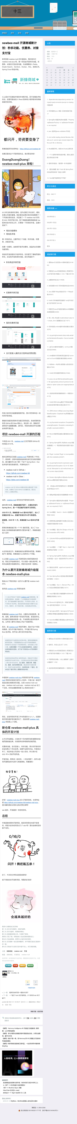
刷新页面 (33, 1011)
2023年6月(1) (51, 217)
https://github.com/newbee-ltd (30, 149)
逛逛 (35, 1018)
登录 (27, 1018)
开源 (25, 951)
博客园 (4, 33)
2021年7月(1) (51, 240)
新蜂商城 (9, 951)
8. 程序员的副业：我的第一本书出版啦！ (59, 163)
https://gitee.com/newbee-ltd (17, 479)
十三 (17, 11)
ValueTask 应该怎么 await (11, 1090)
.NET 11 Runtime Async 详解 (12, 1088)
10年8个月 (54, 54)
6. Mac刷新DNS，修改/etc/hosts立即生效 (60, 149)
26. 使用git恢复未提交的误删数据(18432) (60, 495)
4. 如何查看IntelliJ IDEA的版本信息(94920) (60, 286)
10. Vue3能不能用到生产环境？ (57, 178)
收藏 (6, 1005)
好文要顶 (8, 965)
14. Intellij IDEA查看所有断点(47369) (58, 373)
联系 (19, 33)
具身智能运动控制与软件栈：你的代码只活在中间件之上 (20, 1083)
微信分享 (30, 965)
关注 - (16, 973)
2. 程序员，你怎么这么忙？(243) (57, 645)
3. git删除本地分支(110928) (55, 280)
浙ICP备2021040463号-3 (50, 1110)
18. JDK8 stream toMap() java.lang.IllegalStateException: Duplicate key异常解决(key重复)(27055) (60, 413)
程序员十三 (11, 971)
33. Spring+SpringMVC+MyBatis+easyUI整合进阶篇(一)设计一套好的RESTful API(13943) (60, 558)
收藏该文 (22, 965)
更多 (48, 246)
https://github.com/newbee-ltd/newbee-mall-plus (21, 802)
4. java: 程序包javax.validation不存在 (58, 131)
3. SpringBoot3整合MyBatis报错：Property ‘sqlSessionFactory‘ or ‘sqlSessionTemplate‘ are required (60, 122)
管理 (26, 33)
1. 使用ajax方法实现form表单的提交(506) (60, 639)
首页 (12, 33)
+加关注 (4, 977)
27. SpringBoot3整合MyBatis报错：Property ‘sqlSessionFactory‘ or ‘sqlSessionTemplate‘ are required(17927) (60, 503)
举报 (10, 1005)
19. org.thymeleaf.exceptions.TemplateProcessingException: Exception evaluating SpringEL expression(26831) (60, 425)
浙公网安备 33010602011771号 (31, 1110)
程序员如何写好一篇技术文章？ (19, 992)
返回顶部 (40, 1011)
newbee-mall (19, 441)
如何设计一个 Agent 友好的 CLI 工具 (14, 1093)
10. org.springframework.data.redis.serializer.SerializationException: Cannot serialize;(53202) (60, 338)
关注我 (15, 965)
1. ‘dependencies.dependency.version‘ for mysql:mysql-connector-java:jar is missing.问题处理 (60, 102)
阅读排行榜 (51, 254)
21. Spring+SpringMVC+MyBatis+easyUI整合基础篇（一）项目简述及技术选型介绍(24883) (60, 445)
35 (52, 59)
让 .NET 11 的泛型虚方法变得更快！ (14, 1085)
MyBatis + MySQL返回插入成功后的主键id (24, 1101)
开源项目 (17, 955)
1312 (52, 56)
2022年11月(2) (51, 222)
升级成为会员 (31, 988)
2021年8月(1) (51, 234)
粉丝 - (11, 973)
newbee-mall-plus (15, 677)
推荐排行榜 (51, 630)
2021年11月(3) (51, 228)
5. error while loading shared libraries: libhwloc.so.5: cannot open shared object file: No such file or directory (60, 140)
